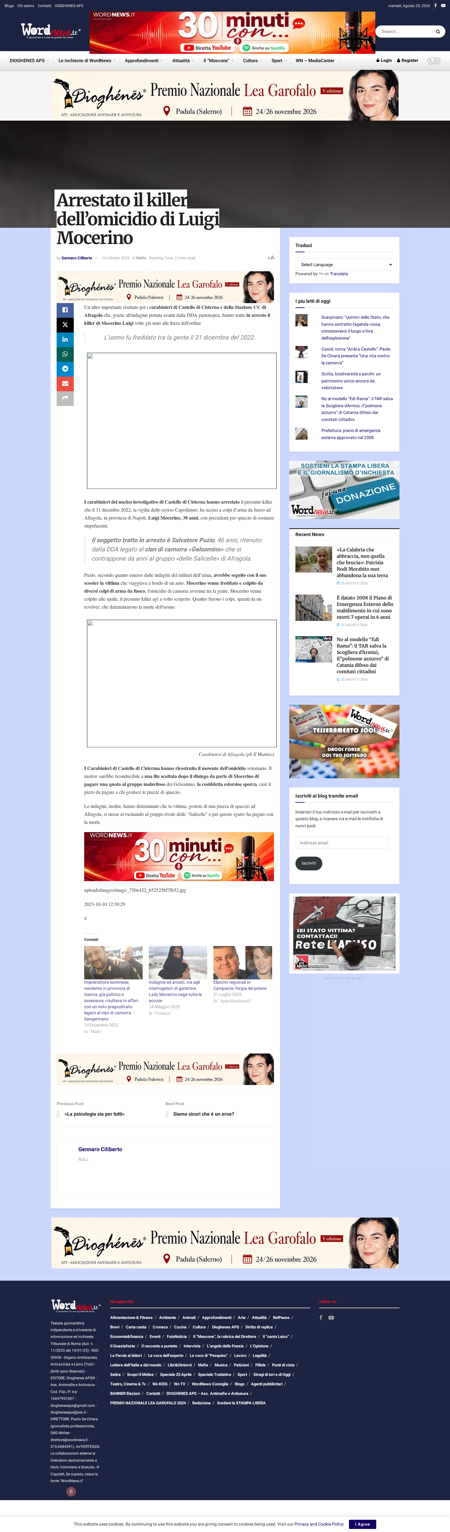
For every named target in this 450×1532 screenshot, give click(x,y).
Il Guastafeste (122, 1346)
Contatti (44, 6)
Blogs (9, 6)
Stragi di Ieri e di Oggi (272, 1374)
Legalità (260, 1355)
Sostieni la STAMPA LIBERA (241, 1403)
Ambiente (167, 1317)
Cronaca (160, 1327)
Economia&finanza (126, 1336)
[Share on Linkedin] (65, 339)
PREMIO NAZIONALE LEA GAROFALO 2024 (148, 1403)
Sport (277, 60)
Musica (221, 1365)
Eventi (155, 1336)
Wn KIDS (159, 1384)
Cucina (180, 1327)
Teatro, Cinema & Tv (128, 1384)
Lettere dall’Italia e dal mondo (135, 1365)
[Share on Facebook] (65, 310)
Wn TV (180, 1384)
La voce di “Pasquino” (209, 1355)
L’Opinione (259, 1346)
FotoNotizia (177, 1336)
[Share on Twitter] (65, 325)
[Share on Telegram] (65, 369)
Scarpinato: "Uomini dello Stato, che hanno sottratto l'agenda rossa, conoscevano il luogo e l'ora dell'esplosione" (355, 327)
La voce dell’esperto (165, 1355)
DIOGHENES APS (69, 6)
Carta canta (136, 1327)
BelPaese (281, 1317)
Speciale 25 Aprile (176, 1374)
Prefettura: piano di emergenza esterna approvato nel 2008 (351, 434)
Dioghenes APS (225, 1327)
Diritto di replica (259, 1327)
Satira (115, 1374)
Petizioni (241, 1365)
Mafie (141, 258)
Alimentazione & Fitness (131, 1317)
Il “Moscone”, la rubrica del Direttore (224, 1336)
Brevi (114, 1327)
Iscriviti (309, 863)
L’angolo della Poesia (225, 1346)
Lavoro (240, 1355)
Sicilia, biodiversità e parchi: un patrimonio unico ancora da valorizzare (351, 381)
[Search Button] (439, 31)
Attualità (181, 60)
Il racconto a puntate (159, 1346)
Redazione (201, 1403)
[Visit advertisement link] (232, 31)
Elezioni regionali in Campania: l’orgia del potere (239, 985)
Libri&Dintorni (180, 1365)
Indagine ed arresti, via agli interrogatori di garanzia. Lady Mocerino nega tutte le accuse (175, 991)
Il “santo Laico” (276, 1336)
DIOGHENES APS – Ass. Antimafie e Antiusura (207, 1393)
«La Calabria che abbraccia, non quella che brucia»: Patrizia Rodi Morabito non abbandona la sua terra (362, 562)
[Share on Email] (65, 384)
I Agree (362, 1524)
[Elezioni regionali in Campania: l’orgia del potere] (242, 962)
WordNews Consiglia (210, 1384)
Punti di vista (283, 1365)
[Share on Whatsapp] (65, 354)
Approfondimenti (142, 60)
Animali (189, 1317)
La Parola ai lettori (126, 1355)
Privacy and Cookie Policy (319, 1524)
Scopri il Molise (140, 1374)
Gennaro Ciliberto (77, 258)
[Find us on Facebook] (435, 6)
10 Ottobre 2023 (115, 258)
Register (409, 60)
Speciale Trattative (214, 1374)
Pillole (260, 1365)
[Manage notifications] (71, 1491)
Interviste (192, 1346)
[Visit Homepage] (43, 31)
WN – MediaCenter (315, 60)
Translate (339, 274)
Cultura (250, 60)
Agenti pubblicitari (267, 1384)
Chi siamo (25, 6)
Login (386, 60)
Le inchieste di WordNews (84, 60)
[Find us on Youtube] (443, 6)
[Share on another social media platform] (65, 398)
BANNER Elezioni (125, 1393)
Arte (242, 1317)
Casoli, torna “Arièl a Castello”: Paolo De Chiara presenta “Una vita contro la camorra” (356, 356)
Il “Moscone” (217, 60)
